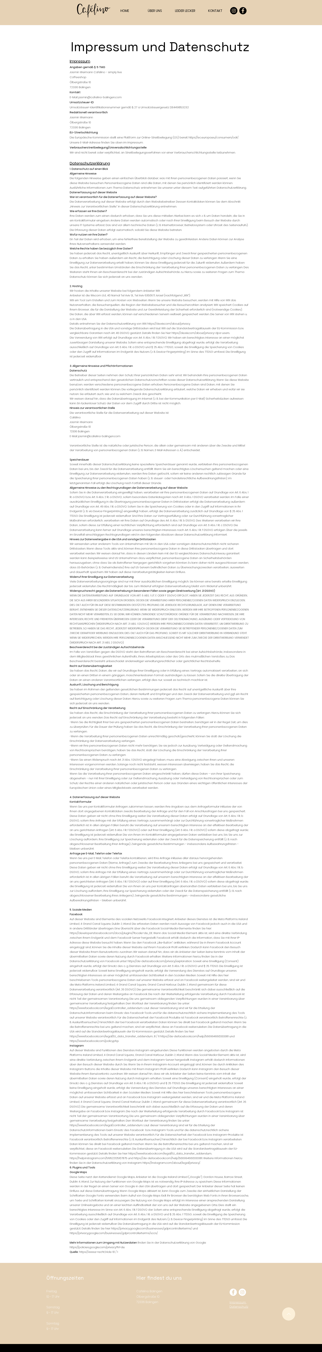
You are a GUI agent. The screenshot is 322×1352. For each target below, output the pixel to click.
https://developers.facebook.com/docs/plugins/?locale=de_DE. (111, 933)
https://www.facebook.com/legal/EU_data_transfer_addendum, (111, 1036)
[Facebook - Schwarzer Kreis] (243, 10)
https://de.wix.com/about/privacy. (168, 324)
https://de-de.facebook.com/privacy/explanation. (160, 961)
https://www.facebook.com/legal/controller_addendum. (106, 1008)
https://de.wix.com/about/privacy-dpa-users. (201, 333)
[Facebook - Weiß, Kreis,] (233, 1292)
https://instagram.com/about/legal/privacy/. (171, 1163)
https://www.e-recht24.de (95, 1252)
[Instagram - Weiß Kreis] (242, 1292)
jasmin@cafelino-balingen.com (100, 97)
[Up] (288, 1314)
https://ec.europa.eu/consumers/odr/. (214, 137)
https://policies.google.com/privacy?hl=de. (97, 1247)
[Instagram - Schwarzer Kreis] (233, 10)
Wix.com (164, 1350)
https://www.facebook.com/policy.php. (94, 1041)
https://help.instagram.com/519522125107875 (98, 1158)
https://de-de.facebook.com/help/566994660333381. (168, 1158)
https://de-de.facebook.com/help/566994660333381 (194, 1036)
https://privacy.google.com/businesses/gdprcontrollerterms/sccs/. (114, 1233)
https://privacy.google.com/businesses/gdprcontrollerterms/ (151, 1228)
